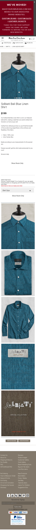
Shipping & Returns (6, 460)
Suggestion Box (23, 487)
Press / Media (22, 478)
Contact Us (3, 455)
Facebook (8, 495)
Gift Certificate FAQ (6, 467)
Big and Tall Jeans (23, 467)
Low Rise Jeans (23, 469)
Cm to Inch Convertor (7, 483)
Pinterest (23, 495)
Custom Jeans (9, 18)
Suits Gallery (22, 462)
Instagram (27, 495)
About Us (3, 457)
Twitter (16, 495)
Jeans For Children (24, 485)
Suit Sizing (3, 480)
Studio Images (22, 457)
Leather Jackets (17, 21)
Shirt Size (6, 190)
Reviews (20, 455)
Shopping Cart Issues (7, 485)
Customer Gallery (23, 460)
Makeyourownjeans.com (20, 509)
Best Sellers (21, 476)
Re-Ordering (4, 473)
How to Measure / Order (8, 476)
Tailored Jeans (22, 483)
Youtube (12, 495)
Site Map (20, 480)
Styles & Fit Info (5, 478)
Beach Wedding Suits (24, 464)
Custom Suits (25, 18)
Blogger (20, 495)
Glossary (3, 487)
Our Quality (3, 462)
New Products (22, 473)
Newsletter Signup (18, 500)
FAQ (1, 464)
